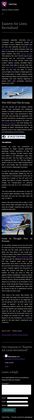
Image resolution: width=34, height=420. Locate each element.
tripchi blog (13, 4)
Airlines (4, 335)
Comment (5, 383)
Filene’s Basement (23, 256)
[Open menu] (3, 14)
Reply (7, 366)
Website (4, 405)
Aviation (14, 335)
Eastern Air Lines (11, 67)
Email (4, 401)
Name (4, 398)
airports (9, 335)
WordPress (28, 417)
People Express (26, 54)
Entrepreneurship (23, 335)
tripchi (24, 318)
